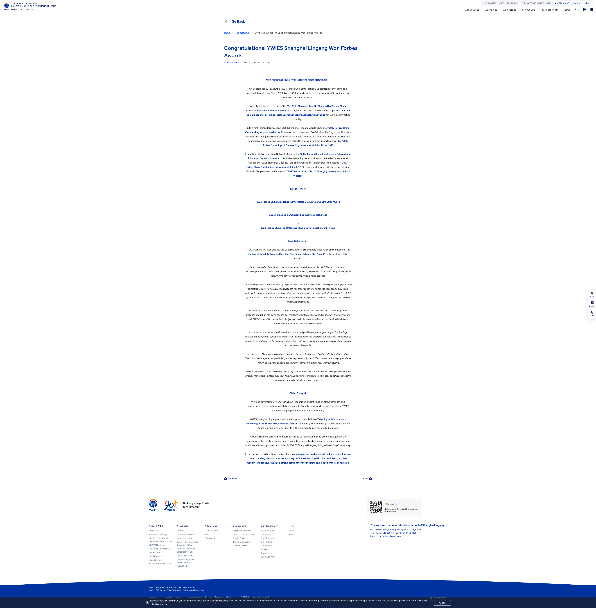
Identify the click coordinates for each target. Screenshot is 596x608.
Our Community (550, 10)
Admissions (509, 10)
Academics (491, 10)
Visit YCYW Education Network (536, 3)
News (567, 10)
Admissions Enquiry (508, 3)
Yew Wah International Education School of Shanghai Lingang (33, 4)
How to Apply (489, 3)
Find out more (159, 604)
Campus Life (528, 10)
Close (442, 602)
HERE (156, 590)
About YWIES (472, 10)
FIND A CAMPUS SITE (20, 10)
